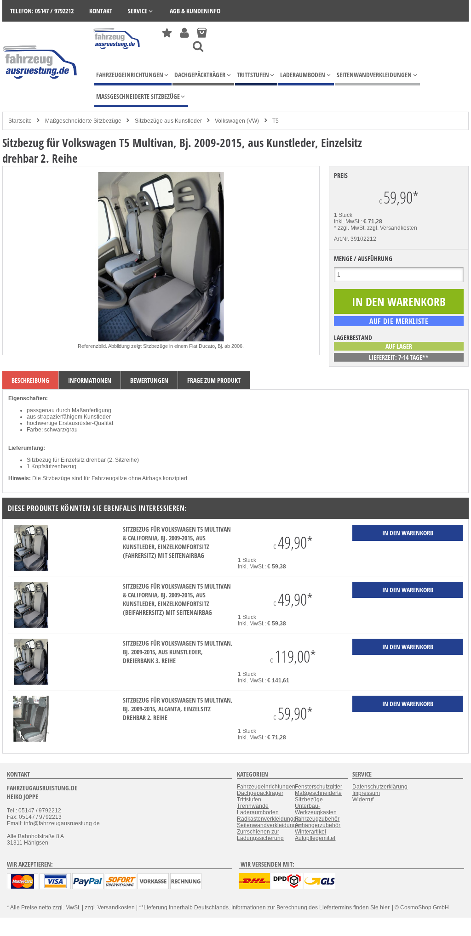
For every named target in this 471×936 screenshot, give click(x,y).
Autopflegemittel (315, 838)
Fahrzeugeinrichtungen (266, 786)
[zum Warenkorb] (202, 33)
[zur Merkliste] (167, 33)
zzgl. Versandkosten (392, 228)
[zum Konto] (184, 33)
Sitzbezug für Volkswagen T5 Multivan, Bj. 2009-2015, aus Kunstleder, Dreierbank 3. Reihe (178, 652)
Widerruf (362, 799)
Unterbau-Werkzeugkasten (316, 809)
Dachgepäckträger (260, 793)
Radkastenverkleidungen (268, 819)
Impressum (366, 793)
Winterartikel (310, 831)
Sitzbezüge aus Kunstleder (168, 121)
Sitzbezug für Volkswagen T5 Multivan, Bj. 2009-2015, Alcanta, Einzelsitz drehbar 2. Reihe (178, 709)
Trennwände (253, 806)
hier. (385, 907)
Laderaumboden (258, 812)
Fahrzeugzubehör (317, 819)
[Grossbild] (161, 339)
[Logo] (40, 93)
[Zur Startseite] (117, 51)
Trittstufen (249, 799)
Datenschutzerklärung (380, 786)
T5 (275, 121)
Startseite (20, 121)
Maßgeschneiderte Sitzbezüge (83, 121)
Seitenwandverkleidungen (270, 825)
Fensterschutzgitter (318, 786)
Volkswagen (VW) (237, 121)
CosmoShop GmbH (424, 907)
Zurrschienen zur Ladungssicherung (260, 834)
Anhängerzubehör (317, 825)
